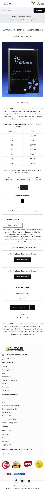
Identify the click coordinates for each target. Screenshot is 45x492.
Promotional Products (9, 416)
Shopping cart (6, 445)
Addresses (5, 441)
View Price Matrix (22, 259)
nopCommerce (26, 486)
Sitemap (4, 367)
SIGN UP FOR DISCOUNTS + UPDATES (17, 449)
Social (22, 314)
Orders (4, 438)
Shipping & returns (8, 370)
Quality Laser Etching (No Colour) (23, 254)
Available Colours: (22, 195)
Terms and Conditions (9, 380)
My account (6, 434)
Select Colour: (13, 211)
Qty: (17, 187)
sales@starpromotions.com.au (14, 237)
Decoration (5, 387)
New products (6, 412)
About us (5, 384)
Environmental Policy (9, 419)
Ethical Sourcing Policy (9, 423)
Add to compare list (32, 307)
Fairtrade (5, 426)
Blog (3, 402)
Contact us (5, 390)
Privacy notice (6, 377)
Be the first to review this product (22, 36)
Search (39, 10)
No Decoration (23, 287)
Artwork (4, 373)
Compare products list (9, 409)
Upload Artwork (13, 220)
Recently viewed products (11, 406)
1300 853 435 (10, 359)
